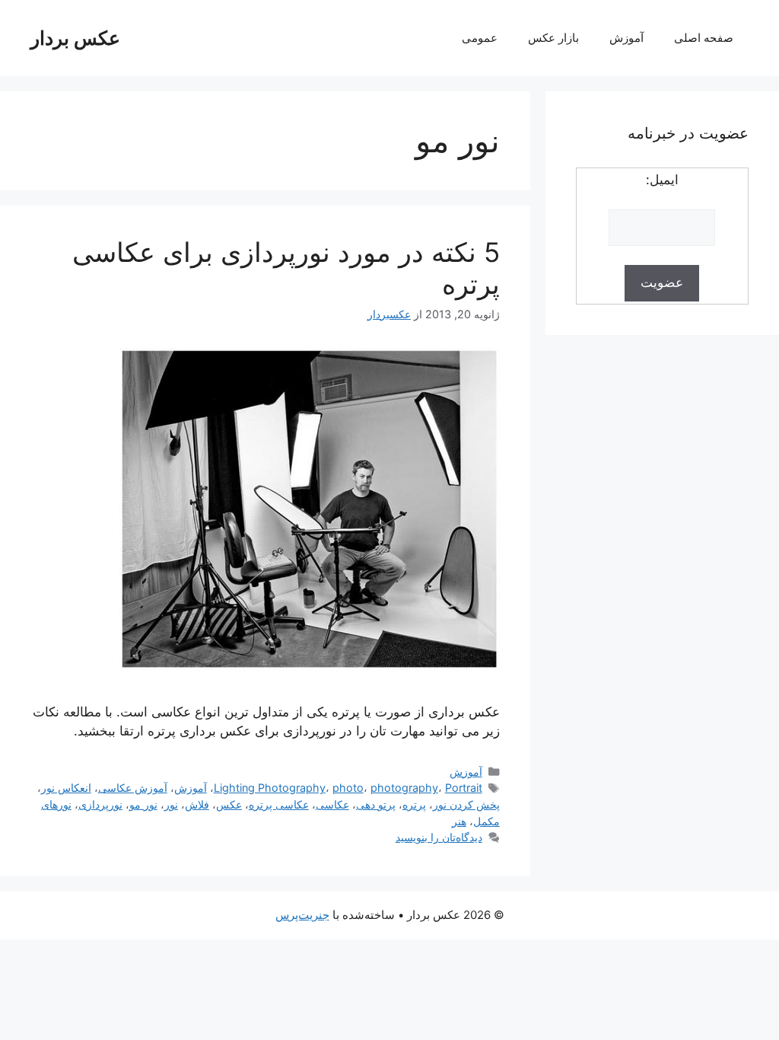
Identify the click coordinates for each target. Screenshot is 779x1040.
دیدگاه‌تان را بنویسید (439, 837)
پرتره (414, 804)
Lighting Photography (270, 787)
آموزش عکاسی (132, 787)
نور (171, 804)
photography (404, 787)
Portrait (463, 787)
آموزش (626, 37)
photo (348, 787)
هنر (459, 821)
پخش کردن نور (466, 804)
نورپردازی (100, 804)
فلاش (197, 804)
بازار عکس (553, 37)
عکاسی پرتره (279, 804)
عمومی (480, 37)
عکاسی (332, 804)
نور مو (143, 804)
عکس (229, 804)
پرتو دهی (376, 804)
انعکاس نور (66, 787)
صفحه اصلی (703, 37)
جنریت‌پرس (302, 915)
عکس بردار (75, 38)
